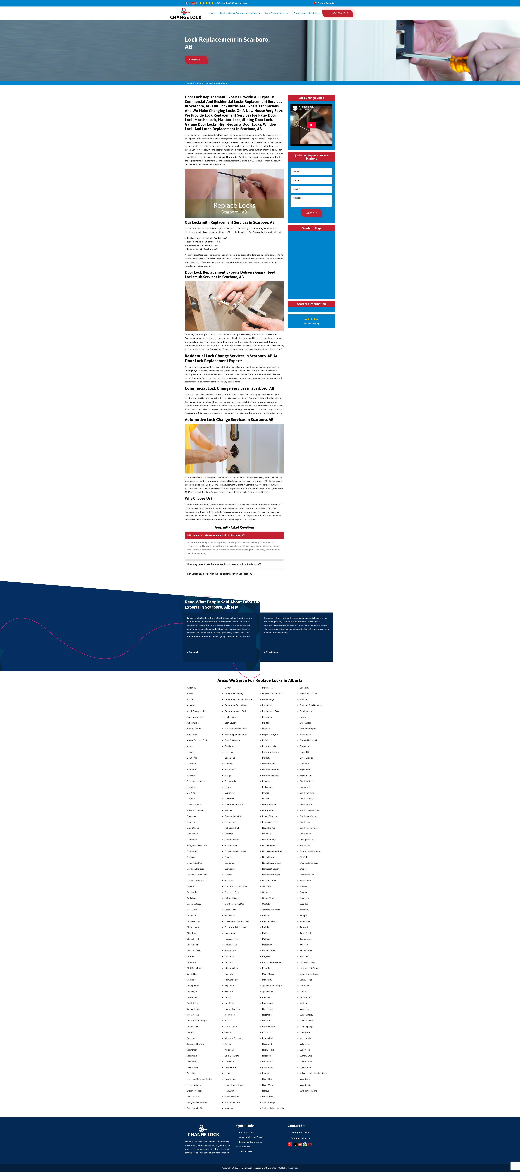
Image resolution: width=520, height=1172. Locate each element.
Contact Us (195, 59)
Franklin (228, 857)
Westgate (305, 1032)
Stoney (303, 868)
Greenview (230, 915)
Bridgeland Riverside (197, 845)
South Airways (307, 792)
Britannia (191, 857)
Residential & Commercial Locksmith (240, 13)
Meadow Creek (269, 763)
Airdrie (190, 699)
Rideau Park (268, 1038)
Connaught (192, 991)
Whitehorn (305, 1044)
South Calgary (306, 798)
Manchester (267, 687)
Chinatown (192, 933)
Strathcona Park (307, 874)
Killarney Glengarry (234, 1038)
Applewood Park (195, 717)
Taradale (304, 909)
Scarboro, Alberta (300, 1138)
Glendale (229, 880)
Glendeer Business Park (236, 886)
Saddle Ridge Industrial (273, 1108)
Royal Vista (267, 1085)
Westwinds (305, 1038)
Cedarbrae (192, 898)
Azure (190, 746)
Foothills (229, 833)
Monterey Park (269, 804)
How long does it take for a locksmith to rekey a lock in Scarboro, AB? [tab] (224, 564)
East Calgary (231, 722)
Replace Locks (246, 1132)
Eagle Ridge (230, 717)
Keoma (228, 1032)
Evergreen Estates (234, 804)
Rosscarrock (268, 1067)
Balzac (190, 752)
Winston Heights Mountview (313, 1073)
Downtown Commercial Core (238, 699)
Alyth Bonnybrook (195, 711)
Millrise (265, 792)
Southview (305, 822)
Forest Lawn (231, 845)
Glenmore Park (232, 892)
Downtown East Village (236, 705)
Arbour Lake (193, 722)
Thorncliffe (305, 921)
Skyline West (306, 775)
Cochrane (191, 979)
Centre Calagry (194, 903)
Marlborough (268, 705)
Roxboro (266, 1073)
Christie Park (193, 944)
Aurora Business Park (197, 740)
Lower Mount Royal (234, 1085)
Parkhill (265, 933)
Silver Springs (306, 757)
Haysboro (229, 956)
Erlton (228, 787)
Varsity (303, 991)
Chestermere (193, 927)
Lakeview (229, 1061)
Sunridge (304, 903)
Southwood (305, 833)
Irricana (228, 1020)
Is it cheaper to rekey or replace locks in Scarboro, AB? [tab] (216, 535)
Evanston (229, 792)
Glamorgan (230, 862)
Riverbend (267, 1044)
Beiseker (191, 787)
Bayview (191, 775)
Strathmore (305, 880)
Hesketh (229, 962)
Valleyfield (305, 985)
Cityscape (191, 962)
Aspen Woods (194, 728)
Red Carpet (267, 1009)
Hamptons (230, 933)
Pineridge (266, 968)
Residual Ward (269, 1026)
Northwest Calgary (271, 874)
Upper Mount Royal (309, 974)
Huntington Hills (232, 1009)
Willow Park (306, 1061)
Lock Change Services (276, 13)
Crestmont (192, 1049)
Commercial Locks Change (251, 1137)
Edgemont (230, 757)
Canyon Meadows (195, 880)
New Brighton (268, 827)
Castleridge (192, 892)
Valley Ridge (306, 979)
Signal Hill (305, 752)
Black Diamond (194, 804)
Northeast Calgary (271, 868)
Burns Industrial (194, 862)
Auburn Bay (192, 734)
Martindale (267, 717)
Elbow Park (230, 769)
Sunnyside (304, 898)
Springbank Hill (307, 839)
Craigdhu (191, 1032)
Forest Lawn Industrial (235, 851)
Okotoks (266, 903)
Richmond (266, 1032)
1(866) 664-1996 (339, 13)
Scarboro (197, 83)
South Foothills (307, 804)
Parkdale (266, 927)
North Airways (269, 839)
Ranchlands (267, 1003)
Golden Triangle (232, 898)
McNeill (266, 757)
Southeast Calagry (309, 816)
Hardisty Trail (231, 938)
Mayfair (265, 722)
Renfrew (266, 1020)
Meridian (266, 781)
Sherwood (305, 746)
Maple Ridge (268, 699)
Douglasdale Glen (195, 1108)
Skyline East (306, 769)
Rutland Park (268, 1096)
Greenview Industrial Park (237, 921)
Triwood (304, 927)
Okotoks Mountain (271, 909)
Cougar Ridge (193, 1009)
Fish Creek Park (232, 827)
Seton (303, 717)
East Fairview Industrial (236, 728)
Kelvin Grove (231, 1026)
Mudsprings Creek (270, 822)
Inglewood (230, 1014)
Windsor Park (306, 1067)
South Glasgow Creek (310, 810)
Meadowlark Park (270, 775)
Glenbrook (230, 868)
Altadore (191, 705)
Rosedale (266, 1055)
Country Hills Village (197, 1020)
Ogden (265, 892)
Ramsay (266, 997)
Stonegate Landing (309, 862)
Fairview (229, 810)
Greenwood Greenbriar (235, 927)
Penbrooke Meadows (272, 962)
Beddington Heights (196, 781)
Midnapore (267, 787)
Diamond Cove (194, 1085)
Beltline (191, 798)
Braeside (191, 822)
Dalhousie (191, 1061)
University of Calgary (310, 968)
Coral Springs (193, 1003)
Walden (303, 1003)
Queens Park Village (272, 985)
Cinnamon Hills (194, 950)
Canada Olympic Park (197, 874)
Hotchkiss (229, 1003)
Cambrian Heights (195, 868)
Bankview (191, 769)
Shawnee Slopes (308, 728)
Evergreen (229, 798)
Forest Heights (232, 839)
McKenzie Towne (270, 752)
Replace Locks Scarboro (215, 83)
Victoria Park (306, 997)
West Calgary (306, 1014)
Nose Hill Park (269, 880)
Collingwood (193, 985)
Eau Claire (229, 752)
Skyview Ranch (307, 781)
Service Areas (245, 1151)
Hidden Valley (231, 968)
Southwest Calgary (309, 827)
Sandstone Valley (308, 693)
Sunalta (303, 886)
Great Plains (230, 909)
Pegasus (266, 956)
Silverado (304, 763)
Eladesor (229, 763)
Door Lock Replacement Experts (259, 1167)
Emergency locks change (307, 13)
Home (212, 13)
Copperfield (192, 997)
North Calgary (268, 845)
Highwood (229, 985)
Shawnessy (305, 734)
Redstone (267, 1014)
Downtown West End (235, 711)
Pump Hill (267, 979)
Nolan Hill (267, 833)
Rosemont (267, 1061)
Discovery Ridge (194, 1090)
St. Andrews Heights (310, 851)
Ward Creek (305, 1009)
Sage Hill (304, 687)
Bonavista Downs (195, 810)
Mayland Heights (270, 734)
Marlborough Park (270, 711)
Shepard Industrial (308, 740)
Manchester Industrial (272, 693)
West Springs (306, 1026)
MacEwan (229, 1090)
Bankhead (191, 763)
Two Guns (305, 956)
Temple (303, 915)
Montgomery (268, 810)
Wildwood (305, 1049)
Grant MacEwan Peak (235, 903)
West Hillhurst (307, 1020)
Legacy (228, 1073)
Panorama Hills (269, 921)
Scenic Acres (306, 711)
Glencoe (229, 874)
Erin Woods (230, 781)
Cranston (191, 1038)
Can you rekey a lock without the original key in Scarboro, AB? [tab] (220, 573)
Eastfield (229, 746)
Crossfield (192, 1055)
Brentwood (192, 833)
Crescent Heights (195, 1044)
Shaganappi (305, 722)
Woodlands (305, 1085)
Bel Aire (191, 792)
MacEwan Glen (232, 1096)
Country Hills (193, 1014)
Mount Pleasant (270, 816)
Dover (227, 687)
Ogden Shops (268, 898)
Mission (265, 798)
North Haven (268, 857)
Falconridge (230, 822)
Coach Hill (191, 974)
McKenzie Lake (269, 746)
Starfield (304, 857)
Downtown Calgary (234, 693)
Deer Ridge (192, 1067)
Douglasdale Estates (197, 1102)
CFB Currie (192, 909)
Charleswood (193, 921)
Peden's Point (269, 950)
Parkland (266, 938)
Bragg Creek (193, 827)
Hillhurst (229, 991)
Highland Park (231, 979)
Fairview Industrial (233, 816)
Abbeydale (192, 687)
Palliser (265, 915)
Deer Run (191, 1073)
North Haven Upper (271, 862)
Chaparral (191, 915)
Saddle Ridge (268, 1102)
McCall (265, 740)
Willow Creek (306, 1055)
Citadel (190, 956)
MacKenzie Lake (232, 1102)
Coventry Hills (194, 1026)
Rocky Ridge (268, 1049)
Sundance (304, 892)
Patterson (267, 944)
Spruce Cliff (305, 845)
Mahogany (229, 1108)
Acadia (190, 693)
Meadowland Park (271, 769)
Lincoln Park (230, 1079)
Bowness (191, 816)
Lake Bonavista (232, 1055)
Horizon (228, 997)
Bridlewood (192, 851)
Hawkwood (230, 950)
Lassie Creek (231, 1067)
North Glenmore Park (272, 851)
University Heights (309, 962)
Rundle (265, 1090)
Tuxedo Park (306, 950)
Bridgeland (192, 839)
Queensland (268, 991)
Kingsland (229, 1049)
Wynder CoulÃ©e (308, 1090)
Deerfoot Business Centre (199, 1079)
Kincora (228, 1044)
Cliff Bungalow (194, 968)
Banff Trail (192, 757)
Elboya (228, 775)
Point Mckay (268, 974)
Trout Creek (305, 933)
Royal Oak (267, 1079)
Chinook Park (193, 938)
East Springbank (232, 740)
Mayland (266, 728)
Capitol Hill (192, 886)
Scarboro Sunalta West (311, 705)
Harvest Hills (231, 944)
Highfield (229, 974)
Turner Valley (306, 938)
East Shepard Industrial (236, 734)
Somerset (304, 787)
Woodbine (305, 1079)
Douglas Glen (193, 1096)
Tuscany (304, 944)
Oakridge (266, 886)
